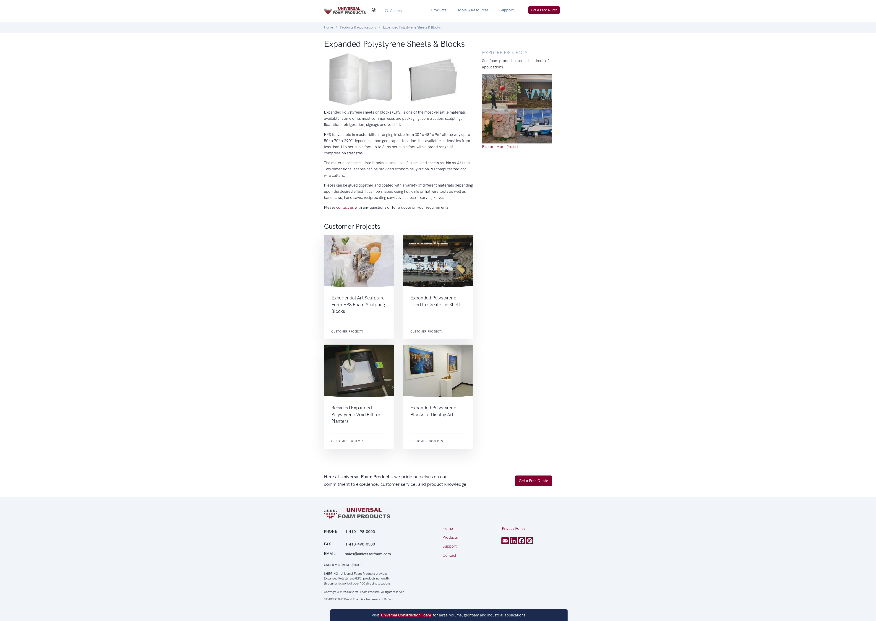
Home (328, 27)
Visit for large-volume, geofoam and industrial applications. (449, 615)
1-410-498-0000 (360, 531)
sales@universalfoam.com (368, 554)
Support (507, 10)
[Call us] (373, 11)
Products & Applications (358, 27)
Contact (449, 555)
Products (438, 10)
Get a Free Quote (544, 10)
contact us (345, 207)
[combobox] (405, 10)
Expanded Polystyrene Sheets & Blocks (412, 27)
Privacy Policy (513, 528)
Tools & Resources (473, 10)
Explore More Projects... (503, 146)
